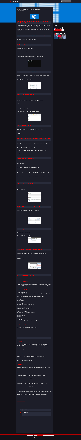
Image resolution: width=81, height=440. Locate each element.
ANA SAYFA (40, 435)
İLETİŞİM (51, 435)
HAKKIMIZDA (46, 435)
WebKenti (15, 1)
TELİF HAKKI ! (30, 435)
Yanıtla (21, 416)
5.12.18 (26, 409)
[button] (17, 12)
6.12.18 (27, 412)
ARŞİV (35, 435)
